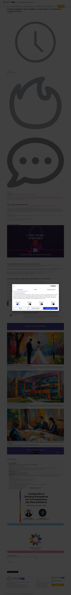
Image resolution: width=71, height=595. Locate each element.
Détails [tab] (35, 289)
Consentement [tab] (20, 289)
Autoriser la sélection (35, 308)
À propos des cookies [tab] (51, 289)
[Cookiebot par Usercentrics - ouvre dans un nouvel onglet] (51, 286)
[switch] (29, 304)
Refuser (20, 308)
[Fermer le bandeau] (57, 286)
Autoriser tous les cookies (50, 308)
